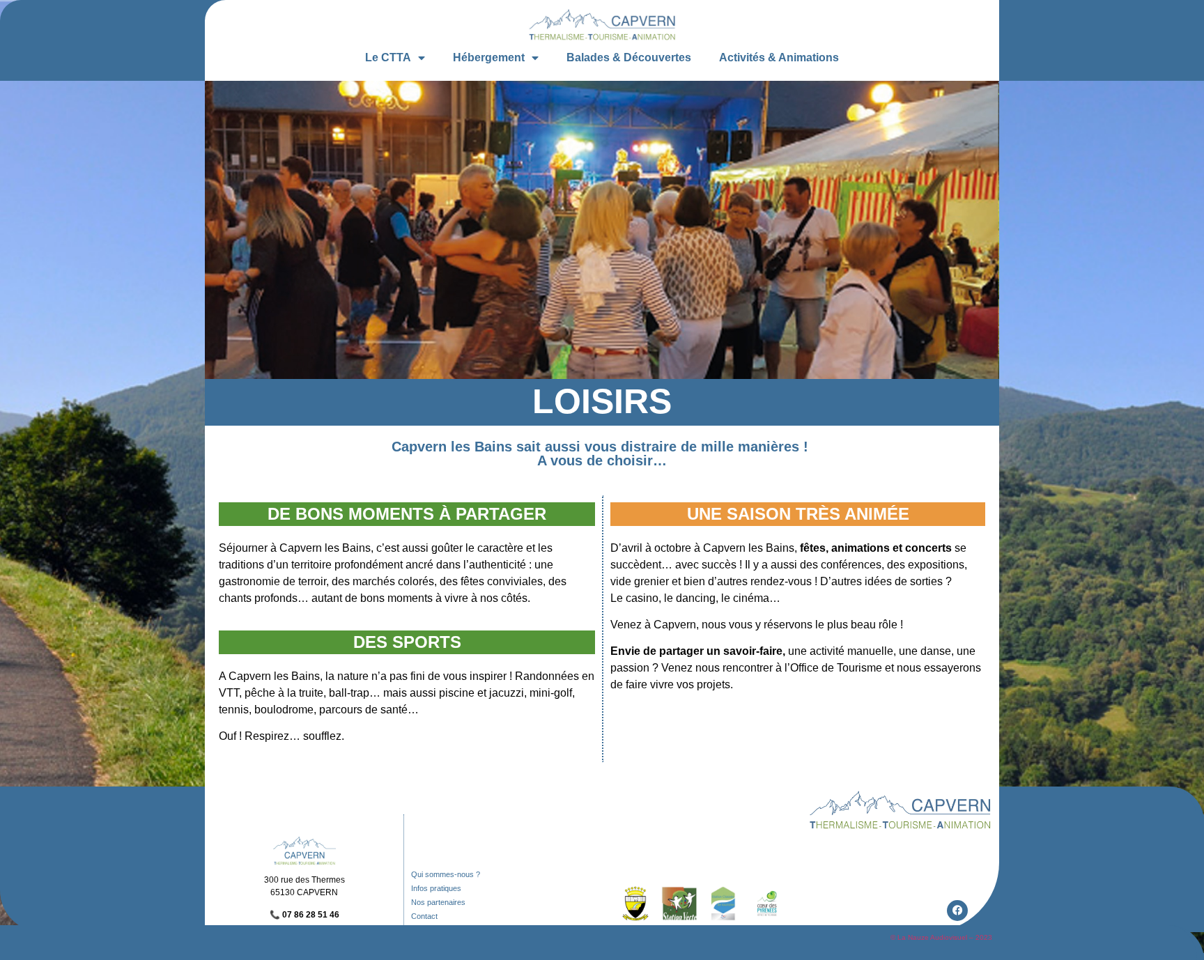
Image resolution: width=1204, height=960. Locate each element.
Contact (424, 916)
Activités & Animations (779, 57)
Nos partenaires (438, 902)
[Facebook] (957, 910)
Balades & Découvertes (628, 57)
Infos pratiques (436, 888)
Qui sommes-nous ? (445, 874)
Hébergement (489, 57)
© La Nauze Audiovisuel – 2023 (941, 937)
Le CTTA (388, 57)
